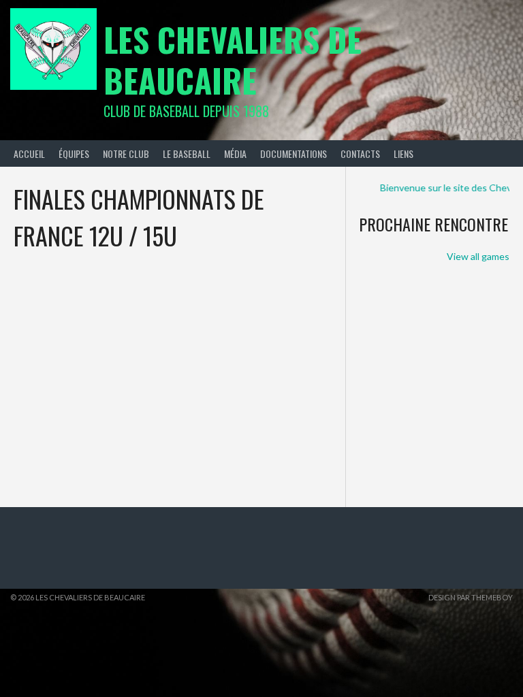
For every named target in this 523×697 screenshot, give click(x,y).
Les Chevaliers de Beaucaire (233, 59)
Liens (403, 153)
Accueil (29, 153)
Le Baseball (186, 153)
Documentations (293, 153)
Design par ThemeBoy (470, 597)
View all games (478, 256)
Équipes (74, 153)
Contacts (360, 153)
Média (235, 153)
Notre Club (126, 153)
